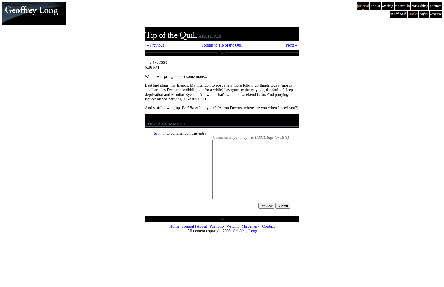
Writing (233, 226)
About (202, 226)
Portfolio (217, 226)
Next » (291, 45)
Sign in (159, 133)
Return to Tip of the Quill (222, 45)
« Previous (155, 45)
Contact (268, 226)
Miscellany (250, 226)
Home (174, 226)
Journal (188, 226)
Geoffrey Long (245, 231)
